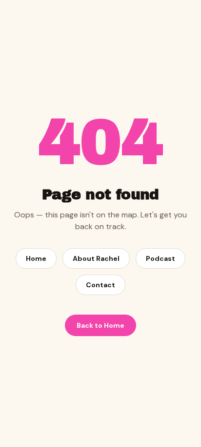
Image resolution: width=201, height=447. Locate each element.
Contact (100, 284)
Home (36, 258)
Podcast (160, 258)
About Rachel (96, 258)
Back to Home (100, 325)
